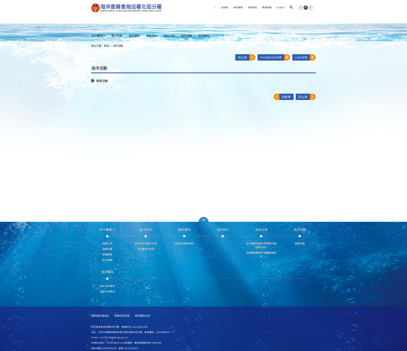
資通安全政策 (122, 316)
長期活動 (102, 81)
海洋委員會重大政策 (145, 243)
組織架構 (107, 249)
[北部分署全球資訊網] (126, 8)
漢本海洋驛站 (107, 286)
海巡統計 (151, 35)
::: (215, 7)
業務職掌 (107, 254)
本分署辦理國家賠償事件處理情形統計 (261, 245)
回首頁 (224, 7)
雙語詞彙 (267, 7)
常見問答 (252, 7)
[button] (203, 219)
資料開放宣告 (142, 316)
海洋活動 (186, 35)
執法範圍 (107, 260)
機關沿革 (107, 243)
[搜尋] (291, 7)
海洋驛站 (203, 35)
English (280, 7)
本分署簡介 (98, 35)
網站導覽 (238, 7)
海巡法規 (168, 35)
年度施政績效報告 (184, 243)
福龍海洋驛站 (107, 291)
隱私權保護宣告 (100, 316)
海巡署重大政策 (146, 249)
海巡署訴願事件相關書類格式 (261, 254)
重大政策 (116, 35)
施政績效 (134, 35)
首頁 (106, 46)
